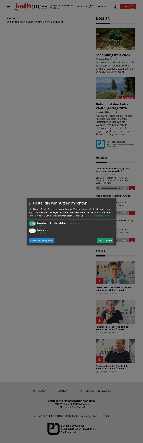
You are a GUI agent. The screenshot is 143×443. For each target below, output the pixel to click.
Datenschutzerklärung (98, 215)
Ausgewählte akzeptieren (41, 240)
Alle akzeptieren (104, 240)
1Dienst (41, 225)
